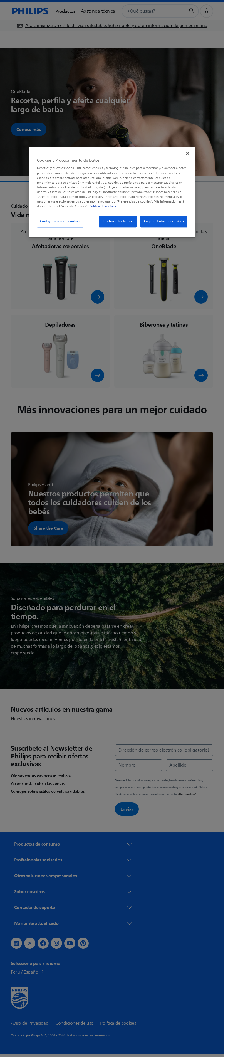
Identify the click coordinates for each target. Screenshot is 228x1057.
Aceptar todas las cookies (163, 221)
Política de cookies (103, 206)
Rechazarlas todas (117, 221)
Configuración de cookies (60, 221)
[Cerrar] (188, 153)
